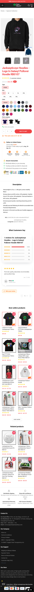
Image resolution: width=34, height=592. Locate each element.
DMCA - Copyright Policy (7, 540)
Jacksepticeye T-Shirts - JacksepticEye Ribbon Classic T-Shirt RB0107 (8, 408)
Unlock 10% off (3, 584)
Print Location (6, 117)
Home (2, 11)
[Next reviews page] (30, 295)
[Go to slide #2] (17, 61)
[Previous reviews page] (21, 295)
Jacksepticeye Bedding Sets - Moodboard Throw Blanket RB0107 (24, 474)
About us (3, 532)
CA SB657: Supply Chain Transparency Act (12, 542)
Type (3, 84)
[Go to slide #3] (26, 61)
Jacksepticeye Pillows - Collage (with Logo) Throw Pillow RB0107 (24, 355)
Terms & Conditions (6, 535)
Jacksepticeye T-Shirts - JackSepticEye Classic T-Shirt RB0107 (24, 448)
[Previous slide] (3, 35)
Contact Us (4, 558)
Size (3, 90)
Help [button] (31, 589)
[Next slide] (30, 35)
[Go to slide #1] (8, 61)
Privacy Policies (5, 537)
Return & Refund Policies (7, 555)
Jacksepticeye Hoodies (20, 220)
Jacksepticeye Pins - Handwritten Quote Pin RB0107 (8, 448)
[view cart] (32, 5)
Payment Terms (5, 553)
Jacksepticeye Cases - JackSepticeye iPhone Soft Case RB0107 (8, 382)
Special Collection (11, 11)
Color (3, 99)
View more (17, 419)
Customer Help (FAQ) (7, 560)
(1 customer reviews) (15, 78)
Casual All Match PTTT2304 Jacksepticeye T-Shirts (25, 329)
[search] (29, 5)
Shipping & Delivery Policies (8, 550)
